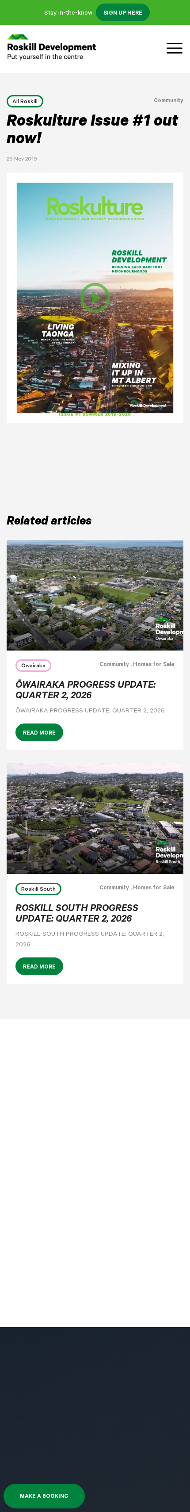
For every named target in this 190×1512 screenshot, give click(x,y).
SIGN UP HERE (122, 14)
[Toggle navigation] (174, 48)
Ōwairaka (33, 666)
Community (168, 101)
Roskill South (38, 890)
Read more (39, 734)
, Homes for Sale (152, 665)
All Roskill (25, 102)
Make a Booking (44, 1497)
